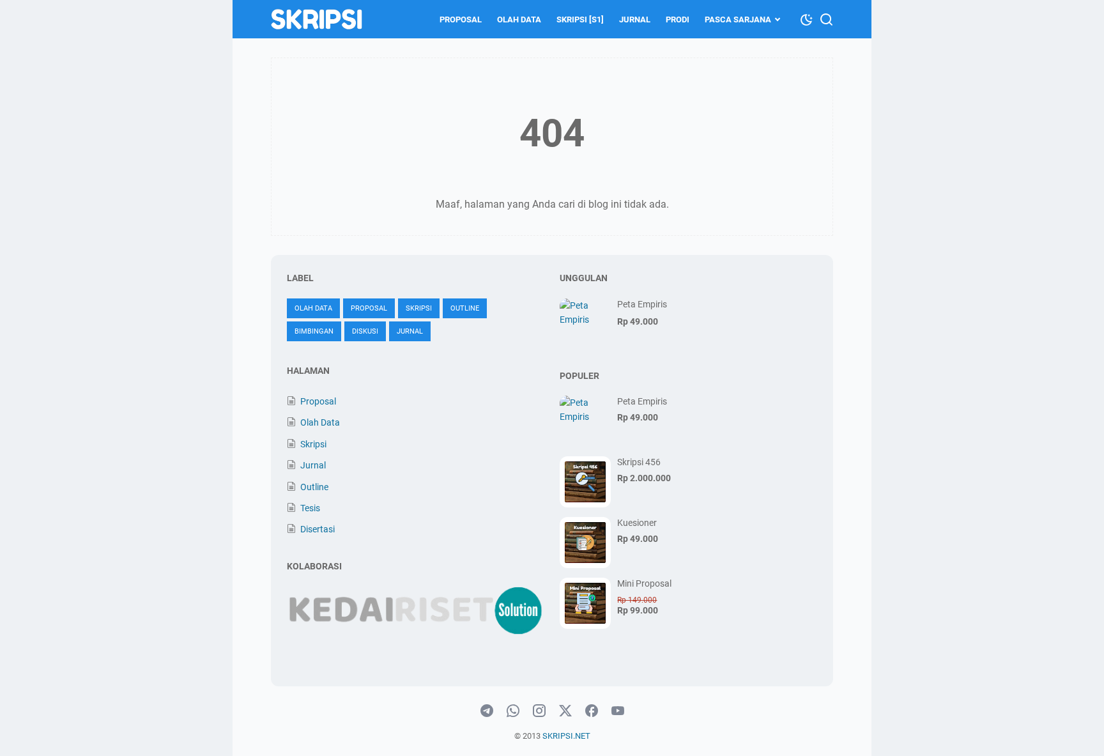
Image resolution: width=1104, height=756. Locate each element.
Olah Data (519, 19)
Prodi (677, 19)
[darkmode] (806, 18)
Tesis (310, 508)
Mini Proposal (644, 583)
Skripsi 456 (639, 462)
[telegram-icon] (486, 711)
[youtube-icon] (617, 711)
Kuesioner (637, 523)
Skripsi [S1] (580, 19)
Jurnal (634, 19)
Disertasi (317, 529)
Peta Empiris (642, 304)
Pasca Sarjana (738, 19)
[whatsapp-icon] (513, 711)
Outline (464, 308)
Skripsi (419, 308)
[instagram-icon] (539, 711)
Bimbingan (314, 331)
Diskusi (365, 331)
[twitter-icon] (565, 711)
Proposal (461, 19)
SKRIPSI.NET (566, 736)
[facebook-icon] (591, 711)
